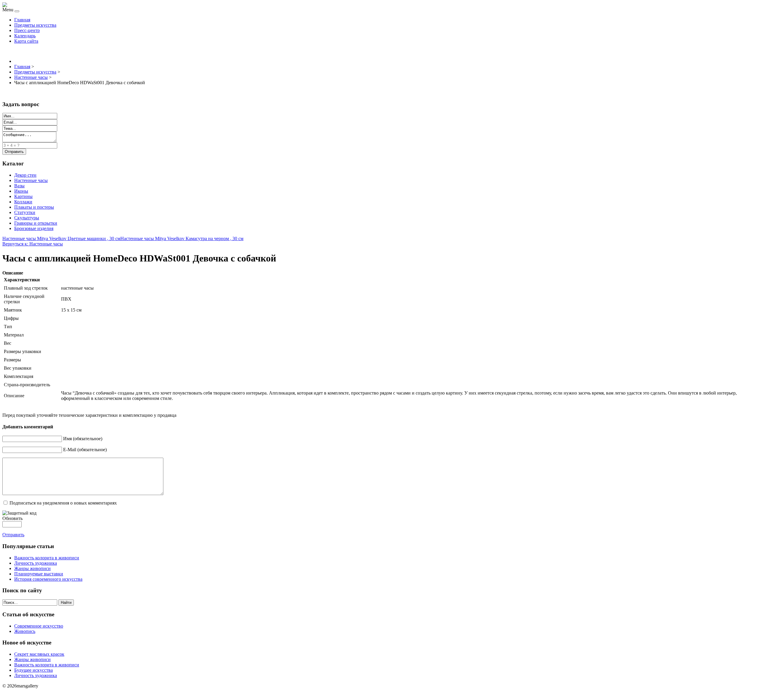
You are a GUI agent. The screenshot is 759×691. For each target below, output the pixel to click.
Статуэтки (24, 212)
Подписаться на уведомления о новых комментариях (63, 502)
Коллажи (23, 201)
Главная (22, 19)
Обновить (12, 518)
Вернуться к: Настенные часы (32, 243)
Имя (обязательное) (82, 438)
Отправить (13, 534)
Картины (23, 196)
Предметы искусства (35, 25)
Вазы (19, 185)
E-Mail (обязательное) (85, 449)
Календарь (25, 35)
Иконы (21, 191)
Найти (66, 602)
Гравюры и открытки (35, 223)
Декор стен (25, 175)
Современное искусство (38, 625)
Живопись (24, 631)
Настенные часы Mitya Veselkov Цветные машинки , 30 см (61, 238)
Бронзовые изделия (33, 228)
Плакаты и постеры (34, 207)
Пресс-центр (27, 30)
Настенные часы (31, 180)
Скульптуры (26, 217)
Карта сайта (26, 41)
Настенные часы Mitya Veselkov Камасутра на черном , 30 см (181, 238)
